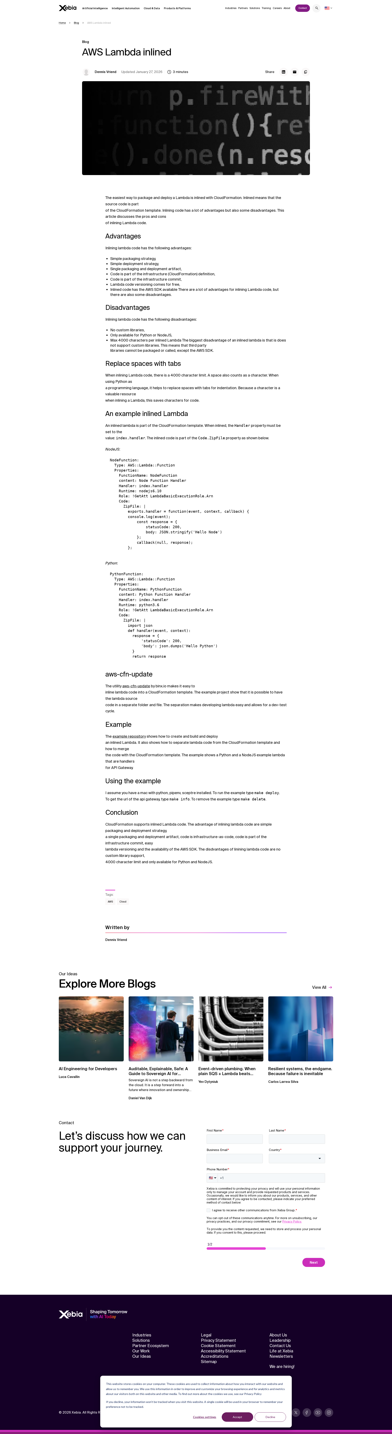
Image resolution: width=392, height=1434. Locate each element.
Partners (243, 8)
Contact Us (280, 1345)
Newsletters (281, 1356)
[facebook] (307, 1412)
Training (266, 8)
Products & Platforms (177, 8)
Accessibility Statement (223, 1351)
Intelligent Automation (126, 8)
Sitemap (209, 1361)
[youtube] (318, 1412)
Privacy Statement (218, 1340)
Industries (230, 8)
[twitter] (296, 1412)
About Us (278, 1335)
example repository (129, 736)
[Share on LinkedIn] (283, 72)
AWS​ (110, 901)
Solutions (254, 8)
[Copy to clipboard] (305, 72)
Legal (206, 1335)
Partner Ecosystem (150, 1345)
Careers (277, 8)
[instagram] (329, 1412)
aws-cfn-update (136, 686)
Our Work (141, 1351)
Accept (237, 1417)
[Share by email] (294, 72)
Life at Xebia (281, 1351)
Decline (270, 1417)
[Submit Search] (317, 9)
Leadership (280, 1340)
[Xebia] (67, 8)
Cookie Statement (218, 1345)
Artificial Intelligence (95, 8)
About (287, 8)
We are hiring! (282, 1366)
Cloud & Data (152, 8)
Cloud (122, 901)
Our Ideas (141, 1356)
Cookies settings (204, 1417)
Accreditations (214, 1356)
